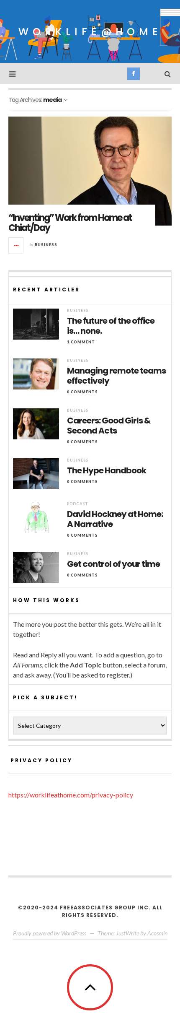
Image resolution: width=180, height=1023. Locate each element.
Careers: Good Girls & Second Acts (108, 425)
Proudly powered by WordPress (49, 933)
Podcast (77, 503)
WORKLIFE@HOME (90, 32)
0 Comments (82, 391)
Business (46, 244)
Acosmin (157, 933)
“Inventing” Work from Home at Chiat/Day (70, 222)
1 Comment (81, 342)
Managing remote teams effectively (116, 376)
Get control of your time (113, 564)
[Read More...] (16, 245)
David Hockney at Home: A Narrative (115, 519)
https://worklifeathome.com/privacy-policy (70, 795)
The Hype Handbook (106, 470)
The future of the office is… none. (110, 326)
